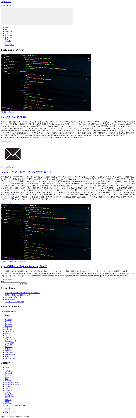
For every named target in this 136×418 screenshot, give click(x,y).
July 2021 (8, 324)
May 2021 (8, 328)
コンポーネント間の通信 (14, 302)
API (6, 369)
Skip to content (6, 2)
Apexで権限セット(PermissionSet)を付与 (24, 266)
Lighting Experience (12, 382)
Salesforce (8, 31)
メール (7, 408)
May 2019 (8, 349)
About (7, 29)
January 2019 (9, 356)
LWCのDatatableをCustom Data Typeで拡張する (22, 293)
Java (6, 39)
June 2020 (8, 333)
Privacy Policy (10, 45)
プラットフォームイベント (15, 406)
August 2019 (9, 343)
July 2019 (8, 345)
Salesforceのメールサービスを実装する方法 (26, 172)
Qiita (6, 33)
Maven (7, 386)
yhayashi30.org (6, 5)
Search (3, 281)
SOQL (7, 392)
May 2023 (8, 322)
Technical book (10, 396)
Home (7, 27)
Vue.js (7, 402)
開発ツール (9, 412)
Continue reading (6, 141)
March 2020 (9, 339)
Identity (7, 377)
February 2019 (10, 354)
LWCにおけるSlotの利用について (17, 295)
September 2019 (10, 341)
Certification (9, 373)
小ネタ (7, 410)
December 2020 (10, 331)
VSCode (8, 400)
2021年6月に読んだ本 (13, 297)
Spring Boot (9, 394)
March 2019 (9, 352)
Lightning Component (12, 384)
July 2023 (8, 320)
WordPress (8, 35)
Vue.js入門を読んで (12, 299)
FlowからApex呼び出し (14, 116)
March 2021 (9, 329)
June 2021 (8, 326)
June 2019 (8, 347)
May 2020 (8, 335)
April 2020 (8, 337)
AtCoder (8, 41)
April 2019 (8, 350)
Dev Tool (8, 43)
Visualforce (9, 398)
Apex (12, 112)
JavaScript (8, 37)
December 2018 (10, 358)
